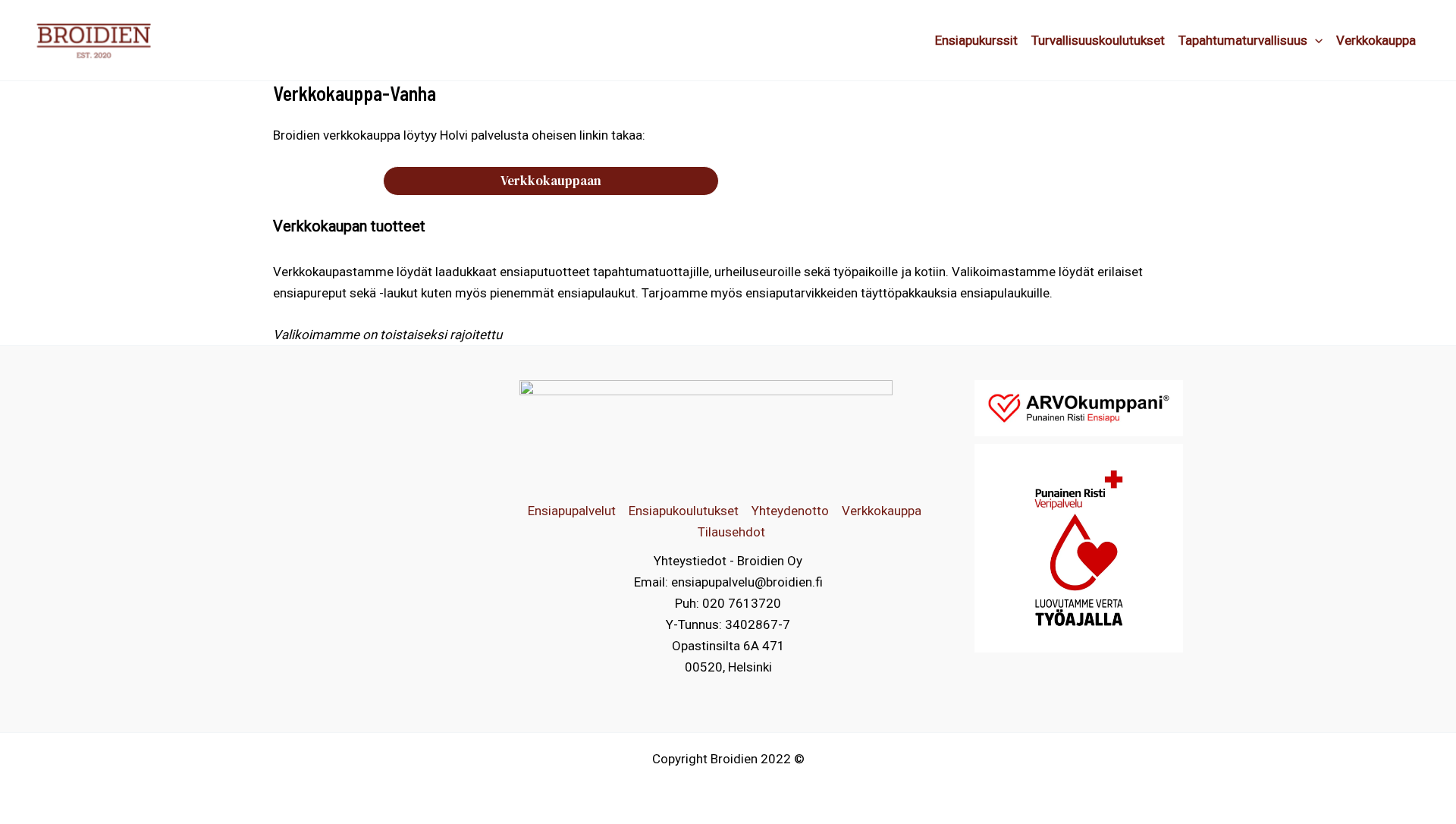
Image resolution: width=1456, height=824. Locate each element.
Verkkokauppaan (550, 180)
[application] (1315, 40)
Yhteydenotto (790, 510)
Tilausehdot (731, 531)
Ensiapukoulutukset (684, 510)
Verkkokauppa (881, 510)
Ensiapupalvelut (572, 510)
